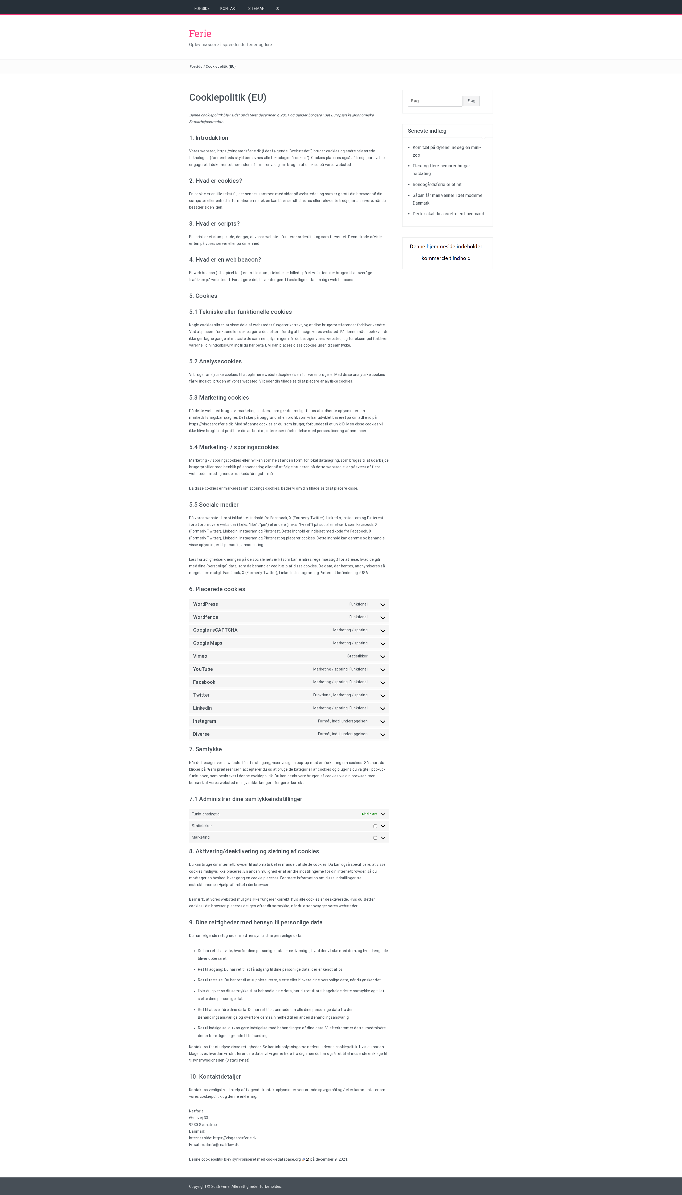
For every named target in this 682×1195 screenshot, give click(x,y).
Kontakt (228, 8)
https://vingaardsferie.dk (239, 151)
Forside (202, 8)
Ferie (200, 33)
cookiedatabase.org (283, 1159)
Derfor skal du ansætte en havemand (448, 213)
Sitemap (256, 8)
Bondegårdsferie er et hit (437, 184)
